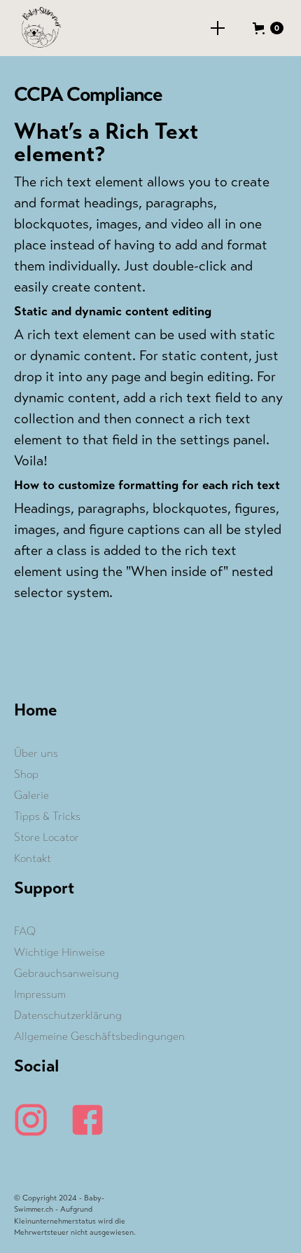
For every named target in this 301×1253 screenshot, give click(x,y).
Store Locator (46, 837)
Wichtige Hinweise (59, 952)
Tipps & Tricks (47, 816)
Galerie (31, 795)
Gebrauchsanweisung (66, 973)
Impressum (40, 994)
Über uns (36, 753)
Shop (26, 774)
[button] (217, 28)
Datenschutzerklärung (68, 1015)
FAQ (25, 931)
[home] (36, 28)
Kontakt (32, 858)
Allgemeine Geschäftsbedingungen (99, 1036)
